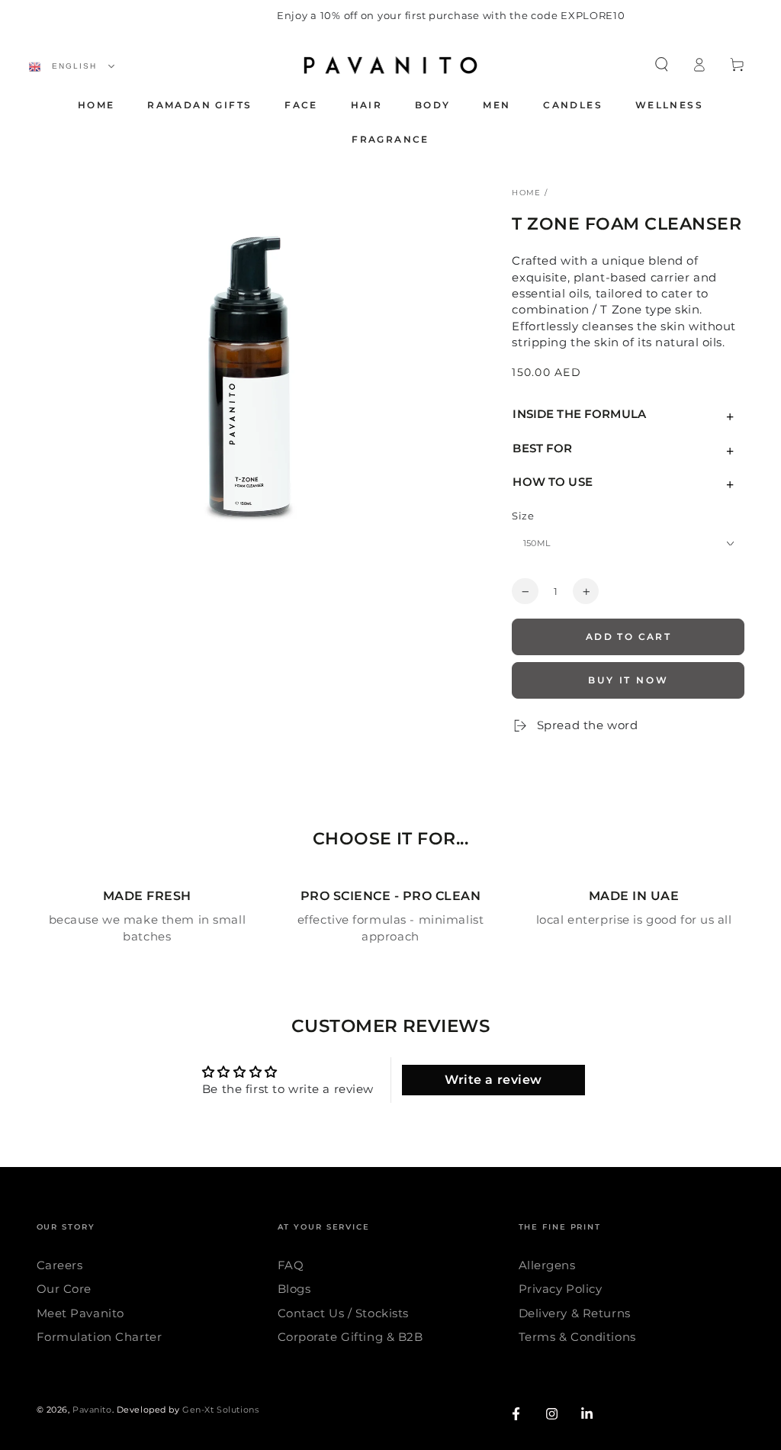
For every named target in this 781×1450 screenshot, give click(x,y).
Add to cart (628, 636)
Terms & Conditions (577, 1336)
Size (523, 516)
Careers (60, 1265)
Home (526, 192)
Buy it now (628, 680)
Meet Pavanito (80, 1313)
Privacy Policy (561, 1288)
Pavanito (92, 1409)
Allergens (547, 1265)
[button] (661, 65)
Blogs (294, 1288)
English (72, 67)
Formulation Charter (99, 1336)
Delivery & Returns (575, 1313)
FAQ (291, 1265)
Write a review (493, 1079)
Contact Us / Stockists (344, 1313)
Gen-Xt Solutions (220, 1409)
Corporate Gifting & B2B (350, 1336)
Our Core (64, 1288)
